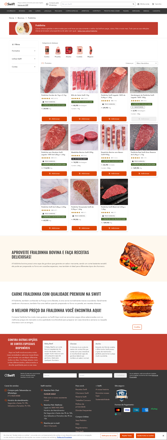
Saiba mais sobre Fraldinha (87, 31)
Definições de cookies (109, 436)
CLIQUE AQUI (50, 394)
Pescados (58, 11)
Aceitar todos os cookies (145, 436)
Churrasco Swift (82, 393)
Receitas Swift (81, 389)
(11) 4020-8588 (14, 396)
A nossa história (102, 389)
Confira (137, 327)
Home (11, 18)
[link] (23, 5)
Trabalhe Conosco (83, 400)
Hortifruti (97, 11)
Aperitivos (85, 11)
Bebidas (146, 11)
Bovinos (22, 11)
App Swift (80, 431)
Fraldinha (32, 18)
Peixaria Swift (81, 396)
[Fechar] (163, 435)
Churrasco (11, 11)
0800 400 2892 (57, 407)
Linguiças (47, 11)
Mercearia (136, 11)
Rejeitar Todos (127, 436)
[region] (83, 436)
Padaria (126, 11)
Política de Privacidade (64, 437)
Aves (30, 11)
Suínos (38, 11)
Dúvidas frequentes (84, 410)
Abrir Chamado (50, 426)
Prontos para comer (112, 11)
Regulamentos (81, 427)
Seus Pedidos (81, 420)
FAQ (77, 424)
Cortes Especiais (72, 11)
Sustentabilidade (103, 399)
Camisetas (156, 11)
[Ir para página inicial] (10, 4)
